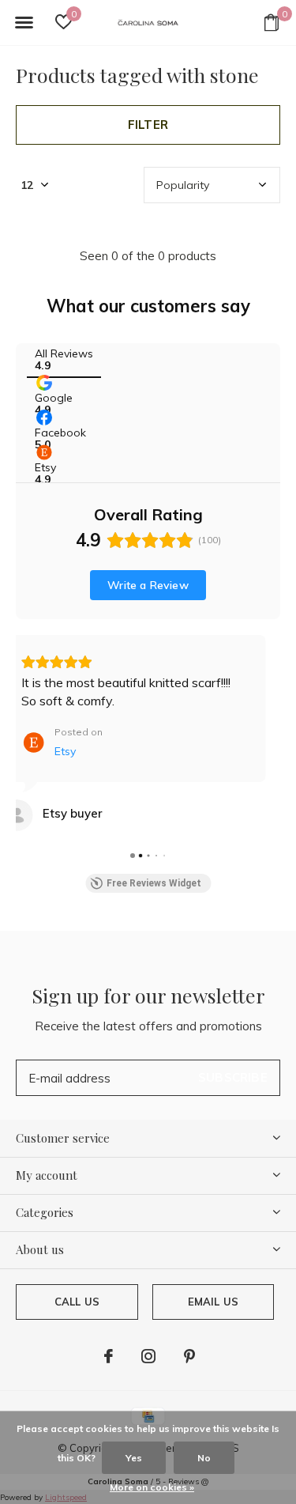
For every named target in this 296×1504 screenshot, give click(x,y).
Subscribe (233, 1077)
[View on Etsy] (17, 815)
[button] (23, 23)
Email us (213, 1301)
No (204, 1458)
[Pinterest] (189, 1356)
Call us (76, 1301)
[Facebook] (108, 1356)
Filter (148, 124)
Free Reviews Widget (154, 883)
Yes (134, 1458)
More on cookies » (152, 1487)
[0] (271, 22)
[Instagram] (148, 1356)
